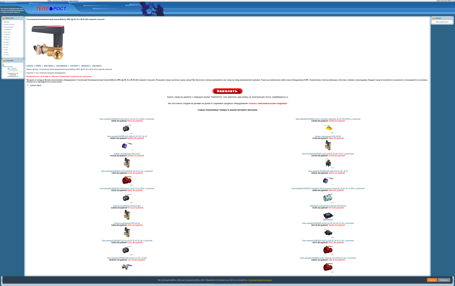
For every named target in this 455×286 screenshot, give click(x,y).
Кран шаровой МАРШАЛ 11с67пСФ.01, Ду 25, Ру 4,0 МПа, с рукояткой (127, 119)
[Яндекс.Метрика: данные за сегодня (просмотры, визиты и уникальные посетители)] (7, 65)
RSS (453, 1)
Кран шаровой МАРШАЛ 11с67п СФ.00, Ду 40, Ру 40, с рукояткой (127, 240)
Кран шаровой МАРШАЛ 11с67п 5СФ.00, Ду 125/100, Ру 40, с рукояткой (328, 258)
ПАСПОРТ (74, 66)
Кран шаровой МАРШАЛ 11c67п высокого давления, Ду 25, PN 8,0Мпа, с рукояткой (328, 119)
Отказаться (444, 280)
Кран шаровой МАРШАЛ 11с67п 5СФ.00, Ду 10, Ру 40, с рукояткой (328, 240)
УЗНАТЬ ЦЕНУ (35, 85)
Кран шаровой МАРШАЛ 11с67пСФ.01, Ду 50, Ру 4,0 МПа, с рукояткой (127, 188)
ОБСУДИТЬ (97, 66)
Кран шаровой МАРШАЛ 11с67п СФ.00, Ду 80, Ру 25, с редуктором (328, 153)
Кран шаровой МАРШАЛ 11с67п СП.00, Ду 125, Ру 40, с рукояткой (328, 223)
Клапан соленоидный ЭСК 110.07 (127, 153)
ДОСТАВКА (48, 66)
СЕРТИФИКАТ (62, 66)
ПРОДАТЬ (85, 66)
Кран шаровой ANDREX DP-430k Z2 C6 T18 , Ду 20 (328, 171)
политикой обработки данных (260, 280)
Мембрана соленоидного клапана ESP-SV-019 (328, 206)
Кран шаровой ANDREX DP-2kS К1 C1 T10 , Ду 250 (127, 258)
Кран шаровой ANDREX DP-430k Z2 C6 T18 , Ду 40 (127, 136)
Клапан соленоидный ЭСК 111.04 (127, 223)
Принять (432, 280)
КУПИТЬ (29, 66)
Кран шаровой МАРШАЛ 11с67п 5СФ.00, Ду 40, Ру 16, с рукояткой (127, 171)
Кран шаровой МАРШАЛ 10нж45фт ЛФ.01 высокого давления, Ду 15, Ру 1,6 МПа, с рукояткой (328, 188)
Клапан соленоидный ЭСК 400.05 (328, 136)
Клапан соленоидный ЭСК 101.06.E (127, 206)
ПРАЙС (38, 66)
